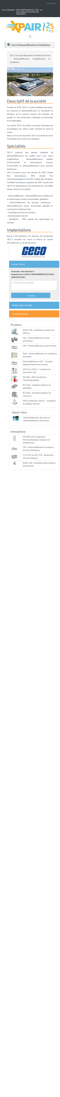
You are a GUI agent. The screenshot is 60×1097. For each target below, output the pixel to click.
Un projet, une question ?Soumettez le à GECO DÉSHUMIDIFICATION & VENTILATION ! (32, 274)
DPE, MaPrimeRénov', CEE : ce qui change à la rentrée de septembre (29, 12)
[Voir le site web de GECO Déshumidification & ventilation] (34, 252)
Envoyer (31, 295)
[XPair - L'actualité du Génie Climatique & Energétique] (30, 26)
